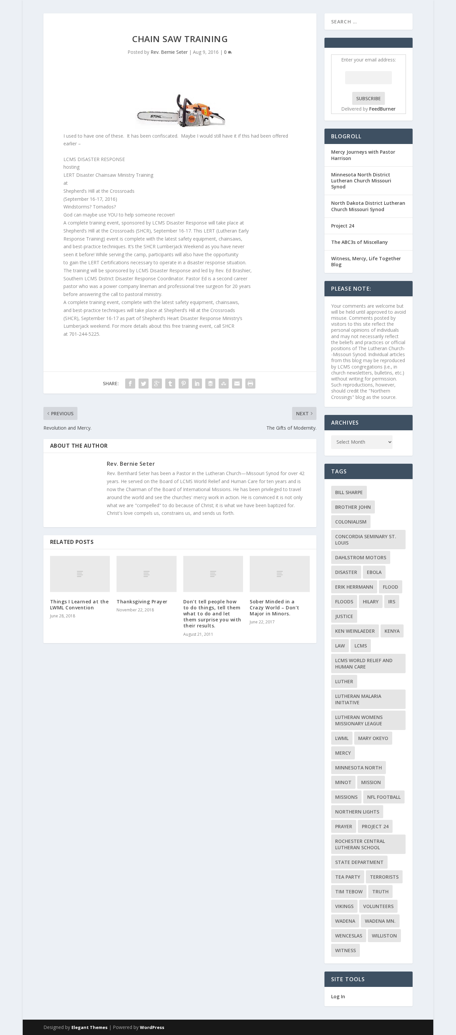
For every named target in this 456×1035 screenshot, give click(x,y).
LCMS (361, 645)
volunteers (378, 906)
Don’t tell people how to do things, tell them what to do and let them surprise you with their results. (212, 613)
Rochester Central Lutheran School (360, 844)
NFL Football (384, 797)
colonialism (351, 522)
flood (390, 587)
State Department (359, 862)
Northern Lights (357, 811)
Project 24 (342, 226)
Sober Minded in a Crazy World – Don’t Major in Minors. (274, 607)
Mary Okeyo (373, 738)
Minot (343, 782)
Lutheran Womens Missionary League (359, 720)
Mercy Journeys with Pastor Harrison (363, 155)
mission (371, 782)
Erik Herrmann (354, 587)
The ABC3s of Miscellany (359, 242)
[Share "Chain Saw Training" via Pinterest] (183, 383)
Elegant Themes (89, 1027)
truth (380, 891)
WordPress (152, 1027)
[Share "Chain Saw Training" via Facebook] (130, 383)
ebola (374, 572)
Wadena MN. (380, 921)
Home (404, 21)
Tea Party (347, 877)
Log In (338, 996)
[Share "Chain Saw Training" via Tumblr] (170, 383)
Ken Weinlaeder (355, 631)
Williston (384, 935)
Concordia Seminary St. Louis (365, 539)
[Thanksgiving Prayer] (146, 574)
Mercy (343, 753)
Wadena (345, 921)
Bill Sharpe (349, 492)
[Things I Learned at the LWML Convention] (80, 574)
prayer (343, 826)
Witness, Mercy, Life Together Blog (366, 261)
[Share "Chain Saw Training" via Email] (237, 383)
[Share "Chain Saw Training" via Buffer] (210, 383)
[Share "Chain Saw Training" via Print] (250, 383)
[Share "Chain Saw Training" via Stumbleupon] (223, 383)
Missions (346, 797)
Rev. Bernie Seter (169, 52)
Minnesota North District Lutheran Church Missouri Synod (361, 180)
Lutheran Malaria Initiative (358, 699)
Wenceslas (348, 935)
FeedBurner (382, 109)
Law (340, 645)
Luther (344, 681)
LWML (342, 738)
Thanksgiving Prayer (142, 601)
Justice (344, 616)
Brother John (353, 507)
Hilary (371, 601)
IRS (391, 601)
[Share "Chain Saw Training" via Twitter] (143, 383)
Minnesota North (358, 767)
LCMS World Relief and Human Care (364, 663)
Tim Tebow (349, 891)
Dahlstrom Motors (360, 557)
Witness (345, 950)
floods (344, 601)
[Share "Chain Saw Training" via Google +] (157, 383)
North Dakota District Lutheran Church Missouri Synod (368, 206)
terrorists (384, 877)
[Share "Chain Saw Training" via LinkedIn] (197, 383)
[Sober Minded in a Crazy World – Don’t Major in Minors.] (279, 574)
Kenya (392, 631)
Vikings (344, 906)
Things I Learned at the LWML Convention (79, 604)
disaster (346, 572)
